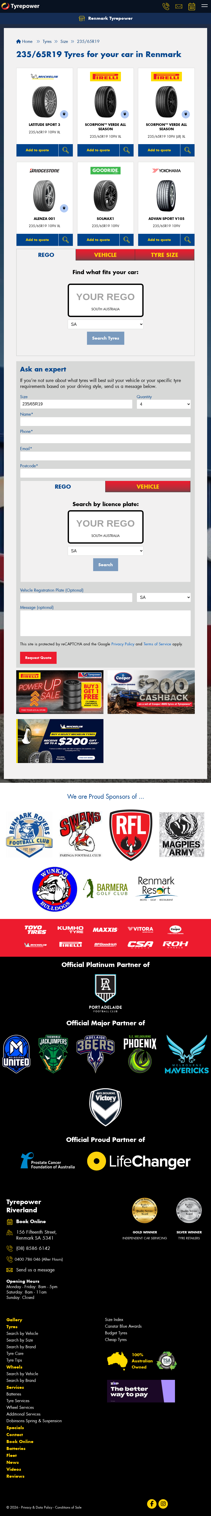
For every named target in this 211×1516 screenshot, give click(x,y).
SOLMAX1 (105, 219)
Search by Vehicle (22, 1333)
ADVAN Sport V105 (166, 219)
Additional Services (23, 1414)
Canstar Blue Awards (123, 1326)
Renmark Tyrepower (110, 18)
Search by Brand (21, 1347)
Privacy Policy (122, 644)
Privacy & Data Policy (36, 1507)
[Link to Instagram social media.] (163, 1504)
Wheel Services (20, 1407)
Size (24, 396)
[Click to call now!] (166, 6)
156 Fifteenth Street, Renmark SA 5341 (36, 1235)
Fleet (11, 1455)
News (12, 1462)
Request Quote (38, 657)
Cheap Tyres (116, 1339)
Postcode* (29, 466)
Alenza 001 (44, 219)
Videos (13, 1469)
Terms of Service (157, 644)
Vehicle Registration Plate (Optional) (52, 590)
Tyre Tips (14, 1360)
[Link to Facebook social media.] (151, 1504)
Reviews (15, 1476)
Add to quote (37, 150)
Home (26, 41)
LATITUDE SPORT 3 (44, 125)
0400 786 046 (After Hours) (39, 1259)
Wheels (14, 1367)
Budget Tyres (116, 1333)
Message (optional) (37, 607)
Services (15, 1387)
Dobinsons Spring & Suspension (34, 1421)
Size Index (114, 1319)
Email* (26, 448)
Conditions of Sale (68, 1507)
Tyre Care (14, 1353)
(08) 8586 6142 (33, 1248)
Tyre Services (17, 1400)
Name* (26, 414)
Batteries (13, 1394)
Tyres (11, 1326)
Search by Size (19, 1340)
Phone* (26, 431)
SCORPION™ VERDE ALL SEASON (105, 127)
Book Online (19, 1441)
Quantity (144, 396)
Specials (15, 1427)
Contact (14, 1434)
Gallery (14, 1320)
